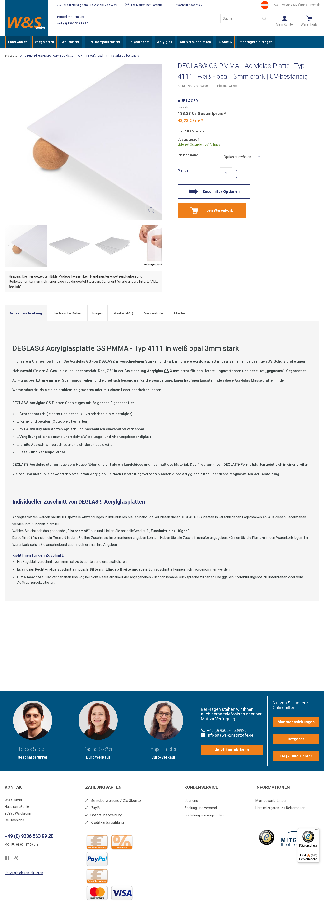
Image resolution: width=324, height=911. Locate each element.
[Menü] (316, 831)
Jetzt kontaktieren (232, 749)
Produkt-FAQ (123, 313)
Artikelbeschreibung (26, 313)
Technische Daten (67, 313)
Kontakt (315, 4)
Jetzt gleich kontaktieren (24, 873)
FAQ (275, 4)
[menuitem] (17, 42)
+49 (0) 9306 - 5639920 (226, 730)
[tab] (26, 313)
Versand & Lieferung (294, 4)
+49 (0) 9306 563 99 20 (72, 23)
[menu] (162, 42)
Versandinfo (153, 313)
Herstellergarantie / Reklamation (280, 808)
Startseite (11, 55)
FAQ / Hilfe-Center (296, 756)
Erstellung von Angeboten (204, 815)
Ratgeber (296, 739)
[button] (284, 20)
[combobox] (244, 18)
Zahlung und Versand (201, 808)
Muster (179, 313)
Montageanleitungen (296, 722)
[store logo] (26, 23)
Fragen (97, 313)
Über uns (191, 800)
